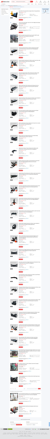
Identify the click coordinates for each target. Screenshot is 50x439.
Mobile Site (29, 431)
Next (39, 388)
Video (11, 29)
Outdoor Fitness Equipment (4, 13)
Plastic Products (3, 10)
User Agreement (21, 435)
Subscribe (34, 424)
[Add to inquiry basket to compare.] (23, 19)
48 (15, 388)
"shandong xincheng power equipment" (18, 391)
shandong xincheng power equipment (17, 6)
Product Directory (2, 5)
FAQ (22, 431)
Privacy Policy (28, 435)
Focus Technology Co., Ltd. (25, 436)
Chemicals (2, 14)
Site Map (27, 431)
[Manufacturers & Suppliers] (5, 1)
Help (24, 431)
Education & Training (3, 12)
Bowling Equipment (3, 11)
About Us (20, 431)
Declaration (25, 435)
